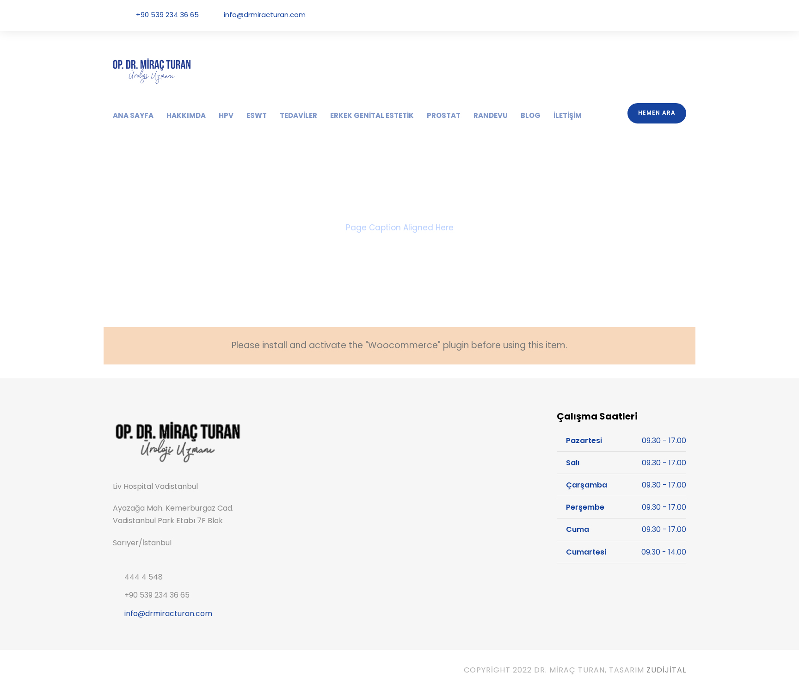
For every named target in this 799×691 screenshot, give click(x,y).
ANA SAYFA (133, 115)
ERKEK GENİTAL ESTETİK (372, 115)
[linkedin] (644, 15)
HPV (226, 115)
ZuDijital (666, 670)
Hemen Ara (657, 113)
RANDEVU (490, 115)
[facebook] (631, 15)
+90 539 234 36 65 (167, 14)
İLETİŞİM (567, 115)
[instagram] (683, 15)
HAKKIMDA (186, 115)
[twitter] (657, 15)
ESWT (256, 115)
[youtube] (670, 15)
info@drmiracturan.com (265, 14)
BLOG (531, 115)
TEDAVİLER (298, 115)
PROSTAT (444, 115)
